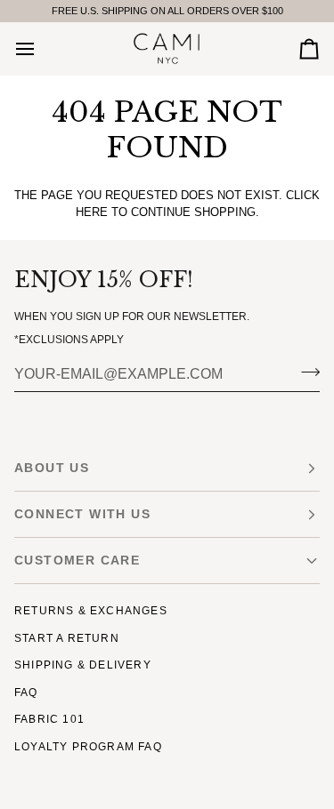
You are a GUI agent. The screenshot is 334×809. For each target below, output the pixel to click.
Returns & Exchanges (90, 611)
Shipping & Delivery (82, 665)
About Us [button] (51, 468)
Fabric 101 (49, 719)
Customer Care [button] (77, 560)
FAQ (26, 692)
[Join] (305, 372)
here (92, 212)
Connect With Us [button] (82, 514)
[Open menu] (41, 48)
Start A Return (66, 638)
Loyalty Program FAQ (88, 747)
